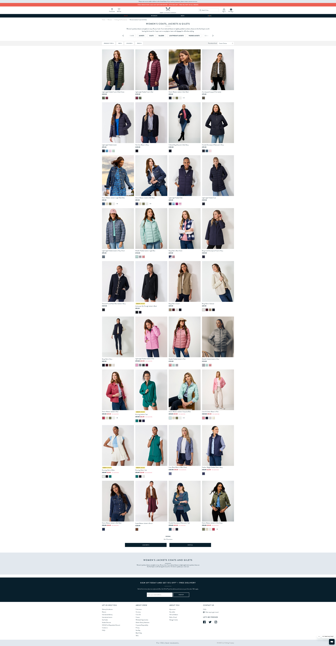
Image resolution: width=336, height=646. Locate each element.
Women (154, 16)
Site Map (138, 630)
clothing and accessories (120, 20)
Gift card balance (173, 615)
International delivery (107, 615)
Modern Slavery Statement (142, 622)
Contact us (105, 628)
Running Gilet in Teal (141, 470)
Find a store (139, 609)
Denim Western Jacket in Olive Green (212, 523)
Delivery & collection (107, 609)
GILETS (151, 36)
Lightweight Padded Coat (209, 198)
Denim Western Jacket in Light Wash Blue (113, 198)
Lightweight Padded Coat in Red (144, 92)
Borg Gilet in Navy (107, 359)
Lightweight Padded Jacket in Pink (144, 358)
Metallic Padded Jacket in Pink (177, 359)
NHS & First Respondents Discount (111, 625)
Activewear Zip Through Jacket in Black (146, 306)
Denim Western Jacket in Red (110, 411)
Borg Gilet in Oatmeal (208, 303)
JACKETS (141, 36)
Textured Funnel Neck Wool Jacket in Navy (114, 303)
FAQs (103, 630)
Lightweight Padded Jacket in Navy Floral (113, 251)
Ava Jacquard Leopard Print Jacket (211, 92)
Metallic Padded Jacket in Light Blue (145, 251)
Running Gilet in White (108, 470)
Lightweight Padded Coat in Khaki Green (113, 92)
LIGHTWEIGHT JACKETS (176, 36)
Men (183, 16)
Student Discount (106, 622)
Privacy (137, 628)
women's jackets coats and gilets (138, 19)
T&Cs (137, 636)
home (103, 20)
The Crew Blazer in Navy (142, 145)
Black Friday (139, 633)
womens (110, 20)
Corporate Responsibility (142, 625)
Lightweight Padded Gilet (175, 198)
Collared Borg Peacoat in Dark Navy (179, 145)
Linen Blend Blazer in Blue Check (178, 467)
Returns (104, 612)
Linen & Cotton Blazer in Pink (210, 411)
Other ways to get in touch (212, 612)
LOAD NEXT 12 (145, 545)
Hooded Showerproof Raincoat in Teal (179, 523)
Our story (138, 612)
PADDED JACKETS (194, 36)
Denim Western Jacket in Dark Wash (179, 92)
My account (172, 609)
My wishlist (172, 612)
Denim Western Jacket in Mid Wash (145, 198)
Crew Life (138, 615)
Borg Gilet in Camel (174, 303)
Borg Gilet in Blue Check (175, 251)
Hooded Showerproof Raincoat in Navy (213, 145)
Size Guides (105, 620)
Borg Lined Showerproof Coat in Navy (212, 251)
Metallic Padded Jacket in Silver (210, 359)
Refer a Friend (173, 617)
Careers (138, 617)
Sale (126, 16)
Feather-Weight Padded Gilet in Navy (212, 467)
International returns (107, 617)
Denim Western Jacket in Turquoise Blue (180, 411)
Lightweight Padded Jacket (109, 145)
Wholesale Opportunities (142, 620)
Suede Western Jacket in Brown (144, 523)
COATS (132, 36)
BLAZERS (161, 36)
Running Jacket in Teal (141, 414)
